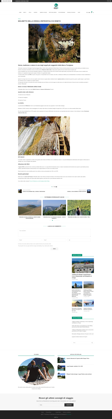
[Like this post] (52, 186)
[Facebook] (107, 1)
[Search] (93, 12)
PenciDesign (69, 414)
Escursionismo (61, 12)
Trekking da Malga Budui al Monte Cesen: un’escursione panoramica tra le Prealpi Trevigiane (89, 292)
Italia (30, 12)
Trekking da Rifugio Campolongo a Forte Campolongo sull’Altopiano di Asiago (82, 276)
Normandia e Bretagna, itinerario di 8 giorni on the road (77, 309)
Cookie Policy (58, 412)
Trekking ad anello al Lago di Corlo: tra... (79, 217)
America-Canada (43, 12)
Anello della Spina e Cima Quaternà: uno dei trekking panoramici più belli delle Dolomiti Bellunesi (76, 293)
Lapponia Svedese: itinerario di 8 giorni (24, 1)
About (24, 12)
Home (20, 12)
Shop (79, 12)
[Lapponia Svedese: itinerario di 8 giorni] (89, 303)
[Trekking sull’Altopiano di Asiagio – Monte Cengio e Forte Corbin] (54, 207)
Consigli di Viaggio (71, 12)
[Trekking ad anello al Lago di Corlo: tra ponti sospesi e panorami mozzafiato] (79, 207)
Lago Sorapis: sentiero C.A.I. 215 (75, 366)
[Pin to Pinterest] (55, 186)
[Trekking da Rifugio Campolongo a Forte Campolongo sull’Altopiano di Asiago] (83, 265)
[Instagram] (108, 1)
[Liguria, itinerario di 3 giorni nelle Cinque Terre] (61, 360)
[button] (13, 1)
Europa (35, 12)
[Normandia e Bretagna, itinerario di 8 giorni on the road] (77, 303)
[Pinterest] (110, 1)
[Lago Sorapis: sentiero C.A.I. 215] (61, 368)
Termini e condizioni (67, 412)
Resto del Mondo (53, 12)
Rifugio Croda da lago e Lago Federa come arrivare (79, 374)
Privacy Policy (48, 412)
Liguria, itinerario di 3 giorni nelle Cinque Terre (78, 358)
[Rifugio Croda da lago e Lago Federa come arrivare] (61, 376)
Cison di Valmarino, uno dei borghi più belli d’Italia (39, 181)
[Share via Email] (56, 186)
